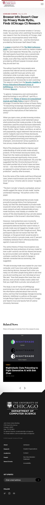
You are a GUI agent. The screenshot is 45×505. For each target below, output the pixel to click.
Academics (7, 453)
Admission (26, 445)
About (6, 445)
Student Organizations (30, 449)
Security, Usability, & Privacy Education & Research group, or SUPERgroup (22, 84)
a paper (8, 47)
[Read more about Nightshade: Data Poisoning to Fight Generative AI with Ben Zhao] (22, 358)
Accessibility (27, 463)
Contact (25, 453)
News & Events (8, 461)
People (6, 457)
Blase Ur (14, 89)
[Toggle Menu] (42, 4)
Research (6, 449)
